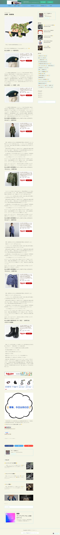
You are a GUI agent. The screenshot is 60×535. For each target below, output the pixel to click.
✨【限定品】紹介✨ (43, 59)
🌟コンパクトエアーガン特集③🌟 (11, 463)
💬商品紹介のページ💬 (43, 67)
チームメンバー (25, 5)
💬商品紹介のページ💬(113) (8, 438)
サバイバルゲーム (48, 87)
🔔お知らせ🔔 (42, 73)
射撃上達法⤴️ (51, 65)
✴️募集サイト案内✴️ (17, 5)
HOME (51, 5)
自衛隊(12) (13, 438)
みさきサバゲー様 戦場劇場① (49, 30)
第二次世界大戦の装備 (43, 61)
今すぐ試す (43, 2)
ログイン (50, 2)
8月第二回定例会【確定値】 (48, 40)
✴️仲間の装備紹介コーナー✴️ (44, 75)
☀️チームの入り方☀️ (43, 65)
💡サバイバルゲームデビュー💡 (45, 81)
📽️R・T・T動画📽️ (42, 69)
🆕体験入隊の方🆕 (42, 83)
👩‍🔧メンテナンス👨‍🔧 (42, 57)
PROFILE (9, 5)
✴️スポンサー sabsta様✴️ (44, 79)
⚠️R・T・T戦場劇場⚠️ (43, 71)
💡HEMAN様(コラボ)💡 (43, 5)
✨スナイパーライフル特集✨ (10, 473)
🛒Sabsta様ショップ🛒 (33, 5)
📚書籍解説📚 (41, 77)
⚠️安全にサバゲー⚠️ (43, 55)
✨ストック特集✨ (8, 484)
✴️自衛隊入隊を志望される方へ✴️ (45, 63)
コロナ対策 (41, 87)
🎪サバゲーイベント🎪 (43, 85)
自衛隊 (51, 85)
